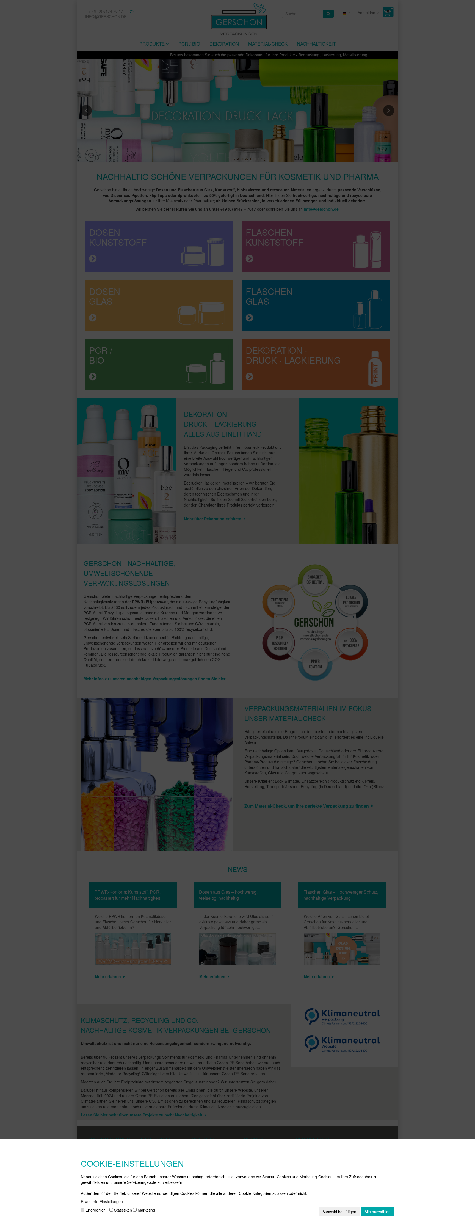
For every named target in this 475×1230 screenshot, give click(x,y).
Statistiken (122, 1210)
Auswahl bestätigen (339, 1211)
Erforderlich (95, 1210)
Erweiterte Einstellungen (102, 1201)
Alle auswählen (377, 1211)
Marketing (146, 1210)
